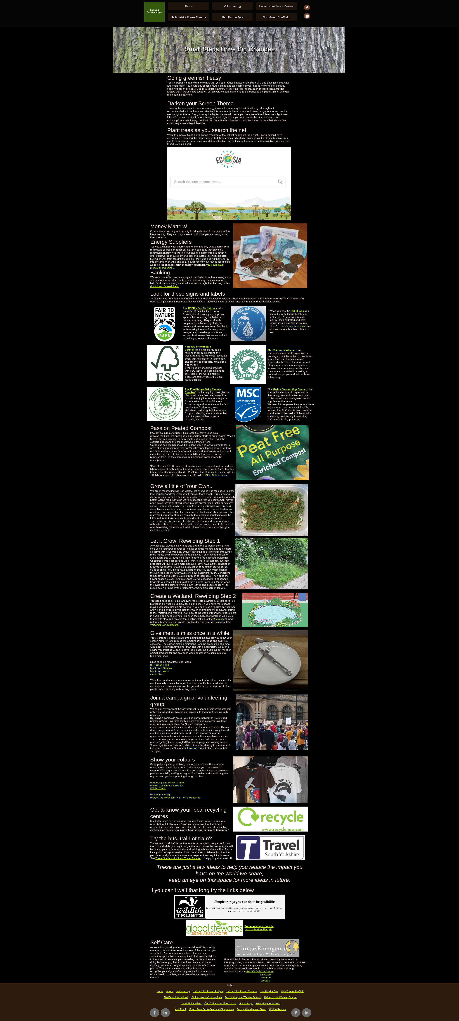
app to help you (297, 326)
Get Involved (191, 748)
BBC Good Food (159, 664)
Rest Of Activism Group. (259, 971)
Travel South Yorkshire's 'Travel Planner (178, 858)
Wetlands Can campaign (164, 624)
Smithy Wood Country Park (206, 997)
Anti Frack (180, 1009)
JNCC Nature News (216, 475)
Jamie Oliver (157, 674)
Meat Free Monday (161, 667)
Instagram (265, 977)
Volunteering (183, 991)
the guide (219, 618)
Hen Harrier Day (269, 991)
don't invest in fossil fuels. (164, 286)
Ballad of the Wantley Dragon (280, 997)
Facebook (265, 974)
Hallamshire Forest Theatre (241, 991)
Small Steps (246, 1003)
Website (265, 980)
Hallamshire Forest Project (208, 991)
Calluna (213, 1003)
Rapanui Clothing (160, 794)
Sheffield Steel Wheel (176, 997)
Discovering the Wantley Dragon (243, 997)
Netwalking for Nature (267, 1003)
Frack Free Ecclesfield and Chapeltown (211, 1009)
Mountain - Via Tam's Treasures (182, 797)
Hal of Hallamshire (191, 1003)
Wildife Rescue (277, 1009)
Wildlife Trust (157, 788)
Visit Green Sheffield (292, 991)
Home (160, 991)
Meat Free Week (159, 671)
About (169, 991)
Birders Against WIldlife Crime (167, 782)
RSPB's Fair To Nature (201, 308)
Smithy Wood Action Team (251, 1009)
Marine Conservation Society (166, 785)
